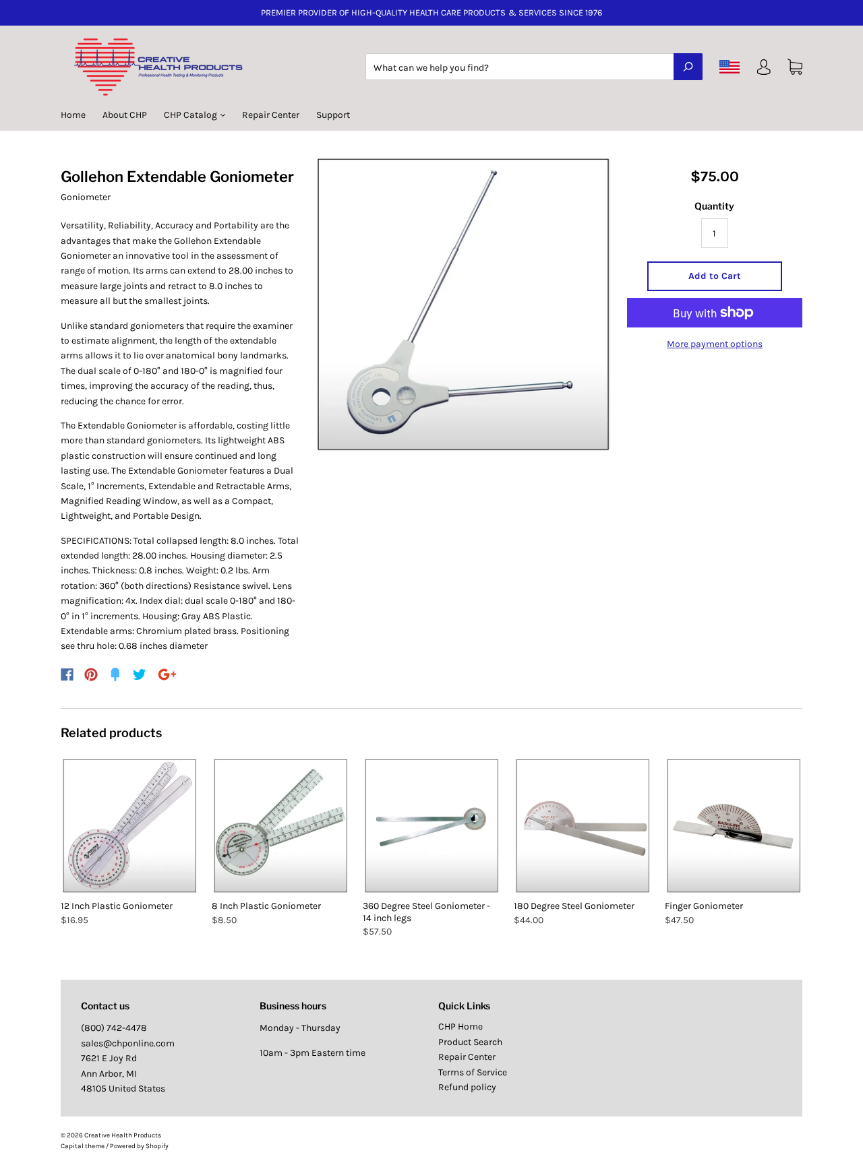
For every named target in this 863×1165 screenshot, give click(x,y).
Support (333, 115)
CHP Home (460, 1026)
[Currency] (729, 67)
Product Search (470, 1042)
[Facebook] (67, 674)
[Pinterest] (91, 674)
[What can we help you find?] (534, 67)
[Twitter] (139, 674)
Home (73, 115)
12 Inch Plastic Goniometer (117, 906)
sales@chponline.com (128, 1043)
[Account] (764, 70)
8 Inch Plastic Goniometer (266, 906)
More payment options (715, 344)
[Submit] (688, 66)
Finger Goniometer (704, 906)
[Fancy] (115, 674)
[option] (463, 304)
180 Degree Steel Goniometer (574, 906)
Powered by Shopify (139, 1146)
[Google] (167, 674)
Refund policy (467, 1087)
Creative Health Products (122, 1135)
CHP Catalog (191, 115)
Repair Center (270, 115)
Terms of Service (472, 1072)
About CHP (124, 115)
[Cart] (794, 67)
